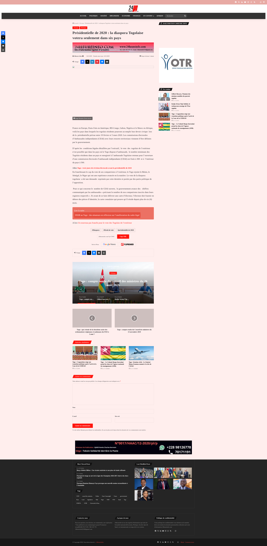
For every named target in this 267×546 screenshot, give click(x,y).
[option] (113, 283)
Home (182, 542)
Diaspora (96, 230)
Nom (73, 407)
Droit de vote (109, 230)
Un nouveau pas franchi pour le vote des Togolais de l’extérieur (105, 223)
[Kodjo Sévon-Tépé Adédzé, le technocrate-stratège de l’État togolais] (164, 107)
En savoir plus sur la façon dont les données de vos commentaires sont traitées (124, 430)
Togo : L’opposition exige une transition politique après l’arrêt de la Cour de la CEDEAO (84, 364)
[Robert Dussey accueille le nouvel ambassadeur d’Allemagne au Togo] (182, 473)
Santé (119, 499)
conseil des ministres (87, 496)
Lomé (83, 499)
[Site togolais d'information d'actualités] (133, 8)
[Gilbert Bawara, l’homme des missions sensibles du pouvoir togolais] (164, 97)
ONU (113, 499)
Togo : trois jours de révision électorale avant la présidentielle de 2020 (104, 168)
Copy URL (123, 236)
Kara (77, 499)
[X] (158, 531)
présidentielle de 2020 (126, 230)
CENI (77, 496)
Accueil (83, 16)
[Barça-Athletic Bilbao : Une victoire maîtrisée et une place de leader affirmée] (144, 473)
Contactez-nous (189, 542)
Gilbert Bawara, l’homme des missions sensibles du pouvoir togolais (181, 96)
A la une (81, 23)
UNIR (85, 503)
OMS (108, 499)
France (115, 496)
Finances (136, 16)
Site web (117, 416)
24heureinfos (100, 542)
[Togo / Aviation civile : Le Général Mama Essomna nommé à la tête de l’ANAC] (141, 353)
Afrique (160, 16)
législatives (90, 499)
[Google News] (109, 244)
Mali (97, 499)
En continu (147, 16)
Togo (125, 499)
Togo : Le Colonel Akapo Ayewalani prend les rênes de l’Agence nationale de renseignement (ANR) (112, 364)
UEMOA (78, 503)
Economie (126, 16)
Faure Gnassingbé (106, 496)
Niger (102, 499)
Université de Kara (94, 503)
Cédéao (97, 496)
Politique (93, 16)
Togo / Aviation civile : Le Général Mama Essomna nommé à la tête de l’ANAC (140, 364)
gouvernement (123, 496)
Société (103, 16)
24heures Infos (78, 56)
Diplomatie (114, 16)
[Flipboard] (127, 244)
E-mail (74, 416)
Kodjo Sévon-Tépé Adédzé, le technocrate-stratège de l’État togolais (181, 106)
